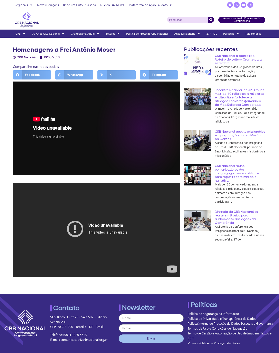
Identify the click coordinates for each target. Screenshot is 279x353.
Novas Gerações (48, 5)
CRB (18, 33)
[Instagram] (250, 5)
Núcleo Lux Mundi (112, 5)
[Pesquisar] (211, 20)
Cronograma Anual (83, 33)
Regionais (21, 5)
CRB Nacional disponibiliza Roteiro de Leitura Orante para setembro (238, 59)
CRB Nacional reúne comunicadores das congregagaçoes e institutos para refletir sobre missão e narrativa (237, 173)
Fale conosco (253, 33)
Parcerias (228, 33)
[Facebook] (230, 5)
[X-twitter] (237, 5)
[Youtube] (243, 5)
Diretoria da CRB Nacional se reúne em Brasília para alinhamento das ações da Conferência (236, 217)
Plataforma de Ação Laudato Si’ (150, 5)
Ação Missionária (184, 33)
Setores (110, 33)
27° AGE (211, 33)
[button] (32, 74)
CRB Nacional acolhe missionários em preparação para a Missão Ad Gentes (240, 135)
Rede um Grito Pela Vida (79, 5)
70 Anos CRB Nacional (46, 33)
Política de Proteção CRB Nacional (147, 33)
